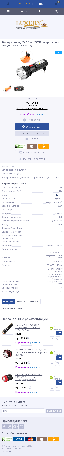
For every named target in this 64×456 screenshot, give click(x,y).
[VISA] (18, 439)
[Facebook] (4, 426)
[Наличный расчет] (32, 146)
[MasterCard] (30, 439)
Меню (24, 11)
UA (41, 4)
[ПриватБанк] (20, 146)
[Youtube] (9, 426)
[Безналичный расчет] (43, 146)
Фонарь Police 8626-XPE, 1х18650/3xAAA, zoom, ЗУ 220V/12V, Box (27, 328)
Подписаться (54, 411)
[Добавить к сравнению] (52, 338)
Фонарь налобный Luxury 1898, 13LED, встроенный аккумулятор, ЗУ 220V (31, 352)
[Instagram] (21, 426)
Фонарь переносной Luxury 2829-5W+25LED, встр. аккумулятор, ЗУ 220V (29, 377)
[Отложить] (57, 338)
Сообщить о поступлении (32, 133)
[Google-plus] (15, 426)
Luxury (59, 195)
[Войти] (8, 4)
